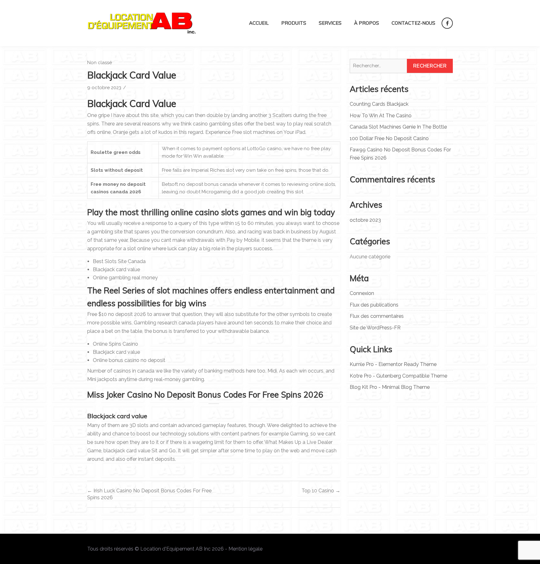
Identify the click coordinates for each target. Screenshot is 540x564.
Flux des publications (374, 305)
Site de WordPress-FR (375, 328)
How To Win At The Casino (381, 116)
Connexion (362, 293)
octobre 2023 (365, 220)
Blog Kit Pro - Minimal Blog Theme (390, 387)
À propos (366, 23)
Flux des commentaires (377, 316)
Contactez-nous (413, 23)
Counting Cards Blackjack (379, 104)
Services (330, 23)
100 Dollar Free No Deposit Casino (389, 138)
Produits (293, 23)
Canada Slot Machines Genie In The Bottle (398, 127)
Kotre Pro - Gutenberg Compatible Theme (398, 376)
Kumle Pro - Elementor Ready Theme (393, 364)
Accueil (259, 23)
